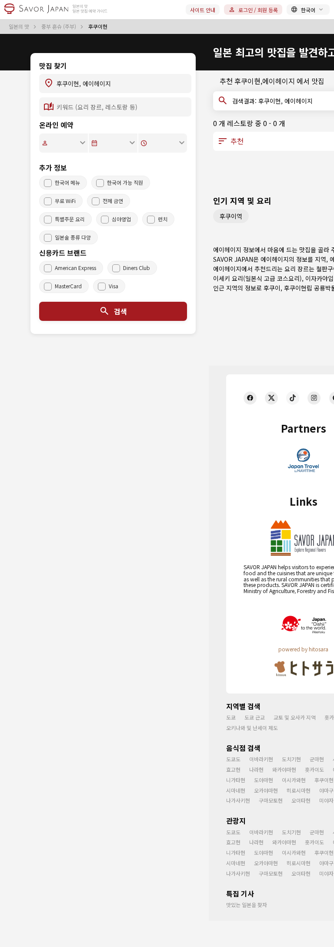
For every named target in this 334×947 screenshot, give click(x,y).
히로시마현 (299, 790)
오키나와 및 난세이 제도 (252, 727)
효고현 (233, 769)
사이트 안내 (202, 9)
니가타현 (235, 780)
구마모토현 (271, 800)
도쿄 (231, 717)
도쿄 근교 (254, 717)
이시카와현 (294, 780)
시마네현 (235, 790)
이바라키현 (261, 759)
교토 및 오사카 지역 (295, 717)
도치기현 (291, 759)
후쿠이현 (324, 780)
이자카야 (316, 278)
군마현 (317, 759)
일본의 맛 (19, 26)
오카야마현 (266, 790)
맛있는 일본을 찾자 (246, 904)
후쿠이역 (231, 216)
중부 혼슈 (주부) (59, 26)
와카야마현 (284, 769)
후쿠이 (272, 287)
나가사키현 (238, 800)
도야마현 (263, 780)
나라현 (256, 769)
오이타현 (301, 800)
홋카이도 (314, 769)
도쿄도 (233, 759)
